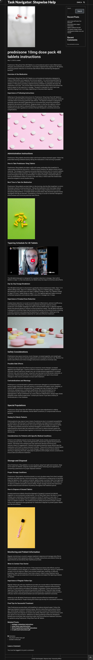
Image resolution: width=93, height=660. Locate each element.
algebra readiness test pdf (74, 27)
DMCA (79, 2)
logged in (19, 650)
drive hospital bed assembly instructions (24, 628)
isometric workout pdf (15, 639)
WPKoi (59, 658)
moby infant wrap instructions (21, 626)
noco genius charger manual (74, 29)
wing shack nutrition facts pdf (17, 638)
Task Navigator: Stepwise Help (32, 2)
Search (69, 8)
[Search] (84, 2)
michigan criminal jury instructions (22, 624)
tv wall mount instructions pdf (21, 630)
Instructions (12, 636)
